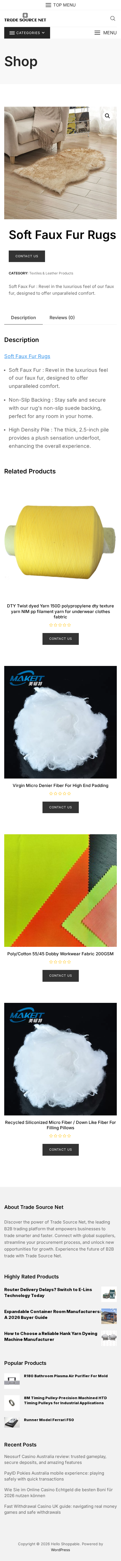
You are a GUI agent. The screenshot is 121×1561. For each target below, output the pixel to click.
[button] (105, 32)
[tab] (23, 318)
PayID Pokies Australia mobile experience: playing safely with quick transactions (54, 1476)
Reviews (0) (62, 317)
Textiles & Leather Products (51, 273)
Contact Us (26, 256)
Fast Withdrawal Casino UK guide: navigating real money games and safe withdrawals (60, 1509)
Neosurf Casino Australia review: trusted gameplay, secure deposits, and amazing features (55, 1459)
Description (23, 317)
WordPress (60, 1549)
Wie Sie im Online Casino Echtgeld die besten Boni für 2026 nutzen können (58, 1492)
